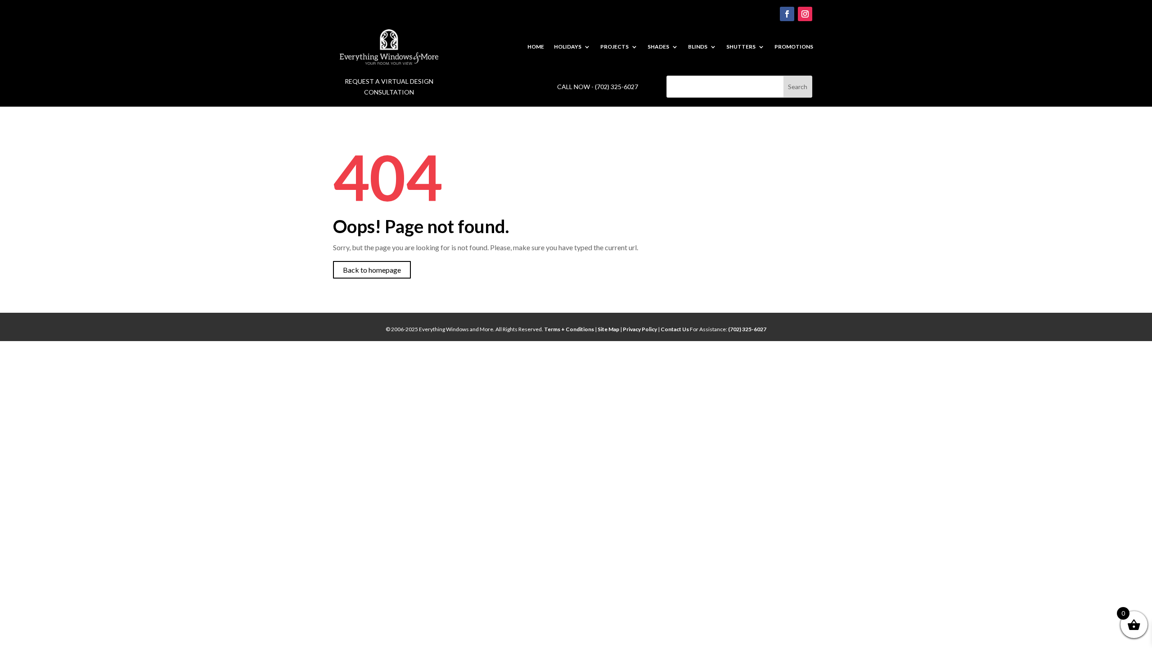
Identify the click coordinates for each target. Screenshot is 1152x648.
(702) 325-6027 (747, 329)
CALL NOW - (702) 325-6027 (597, 86)
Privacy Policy (640, 329)
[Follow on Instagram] (805, 14)
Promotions (793, 47)
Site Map (608, 329)
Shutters (741, 47)
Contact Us (675, 329)
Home (535, 47)
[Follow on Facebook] (787, 14)
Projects (614, 47)
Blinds (697, 47)
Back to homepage (372, 270)
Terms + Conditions (569, 329)
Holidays (567, 47)
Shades (658, 47)
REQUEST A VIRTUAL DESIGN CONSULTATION (389, 86)
